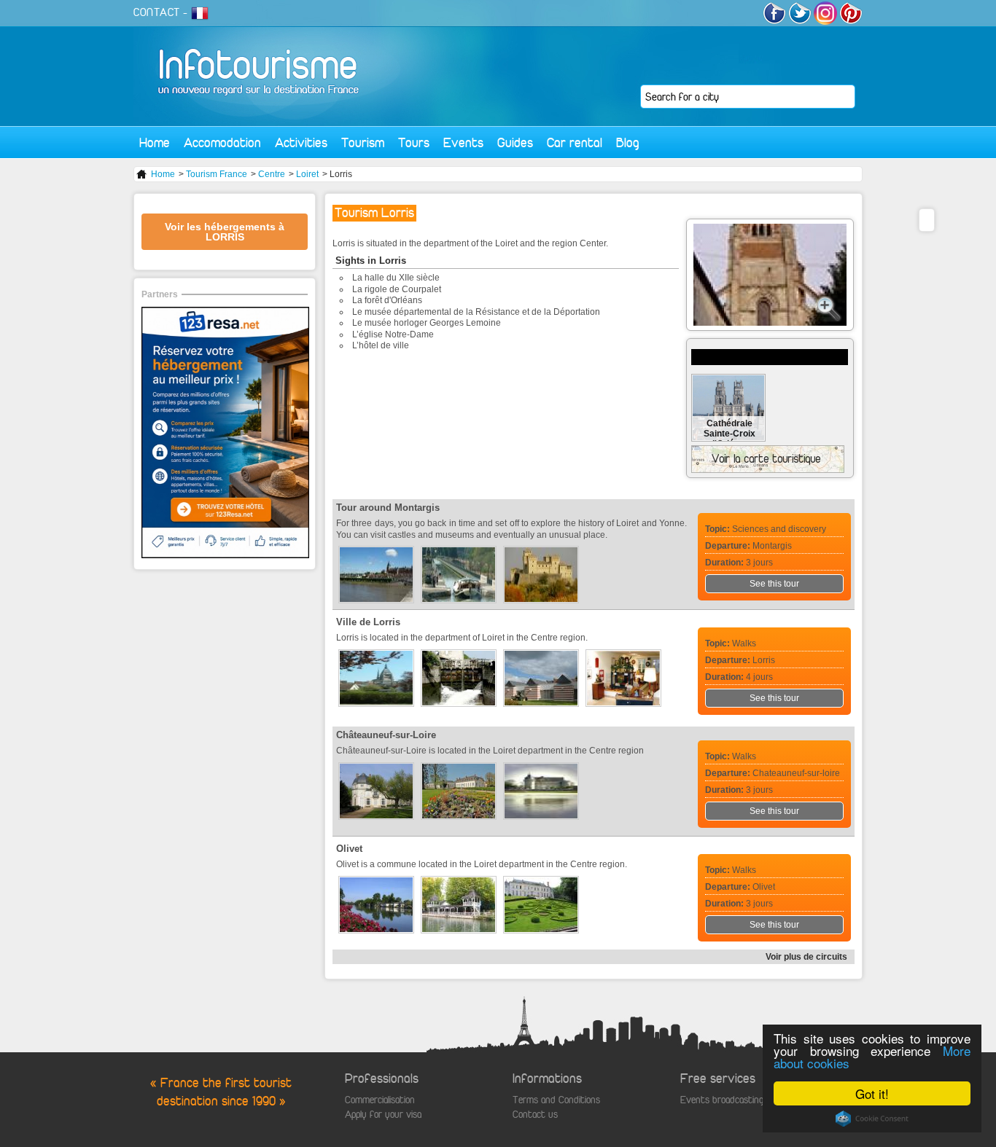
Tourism (362, 142)
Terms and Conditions (556, 1100)
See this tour (774, 584)
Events (463, 142)
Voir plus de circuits (806, 957)
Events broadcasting (721, 1100)
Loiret (307, 174)
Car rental (574, 142)
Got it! (872, 1093)
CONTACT (156, 12)
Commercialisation (380, 1100)
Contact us (535, 1114)
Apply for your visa (383, 1114)
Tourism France (216, 174)
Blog (627, 142)
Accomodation (222, 142)
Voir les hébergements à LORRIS (224, 232)
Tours (413, 142)
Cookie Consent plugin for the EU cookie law (872, 1119)
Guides (515, 142)
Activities (301, 142)
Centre (271, 174)
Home (154, 142)
